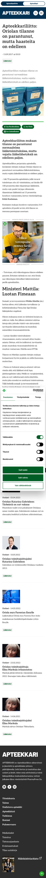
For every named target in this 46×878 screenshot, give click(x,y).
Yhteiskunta (8, 798)
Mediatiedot (8, 833)
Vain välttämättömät (23, 485)
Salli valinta (23, 478)
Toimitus (6, 837)
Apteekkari (34, 3)
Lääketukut (7, 61)
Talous (5, 803)
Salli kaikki (23, 470)
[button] (35, 13)
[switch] (40, 444)
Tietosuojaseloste (10, 841)
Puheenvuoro (9, 824)
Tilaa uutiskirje (9, 850)
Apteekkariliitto (12, 3)
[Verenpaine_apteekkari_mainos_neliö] (23, 242)
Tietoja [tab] (38, 397)
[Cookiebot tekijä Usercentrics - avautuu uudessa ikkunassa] (33, 390)
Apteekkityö (8, 811)
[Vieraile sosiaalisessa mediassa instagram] (15, 787)
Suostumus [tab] (8, 397)
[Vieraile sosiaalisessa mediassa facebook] (9, 787)
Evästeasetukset (10, 846)
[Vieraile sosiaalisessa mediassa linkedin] (4, 787)
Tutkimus (7, 816)
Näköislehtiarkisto (28, 858)
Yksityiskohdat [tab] (23, 397)
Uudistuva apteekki (12, 807)
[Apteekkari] (15, 13)
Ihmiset (6, 820)
